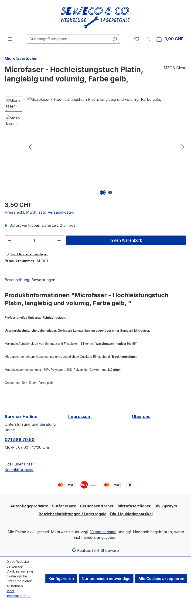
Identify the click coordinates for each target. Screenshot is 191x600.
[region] (95, 147)
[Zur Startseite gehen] (95, 17)
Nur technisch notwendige (106, 578)
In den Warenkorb (126, 240)
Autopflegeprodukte (29, 506)
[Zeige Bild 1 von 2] (103, 192)
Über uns (141, 416)
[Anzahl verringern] (9, 240)
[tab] (17, 280)
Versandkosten (103, 531)
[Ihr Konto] (147, 39)
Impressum (80, 416)
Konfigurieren (61, 578)
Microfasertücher (134, 506)
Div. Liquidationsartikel (131, 514)
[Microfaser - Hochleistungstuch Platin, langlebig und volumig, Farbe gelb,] (106, 147)
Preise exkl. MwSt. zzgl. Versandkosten (39, 212)
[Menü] (10, 39)
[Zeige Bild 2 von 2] (110, 192)
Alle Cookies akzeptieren (161, 578)
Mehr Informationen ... (19, 593)
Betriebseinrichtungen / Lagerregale (72, 514)
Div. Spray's (165, 506)
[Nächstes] (182, 146)
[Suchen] (114, 39)
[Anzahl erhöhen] (59, 240)
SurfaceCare (64, 506)
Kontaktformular (19, 469)
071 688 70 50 (20, 439)
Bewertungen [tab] (43, 279)
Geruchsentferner (97, 506)
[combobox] (68, 39)
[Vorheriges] (30, 146)
